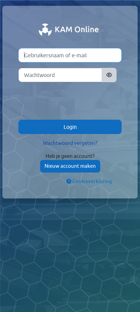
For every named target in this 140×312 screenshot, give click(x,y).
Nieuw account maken (70, 166)
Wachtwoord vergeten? (70, 143)
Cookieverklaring (91, 181)
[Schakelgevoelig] (109, 75)
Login (70, 126)
